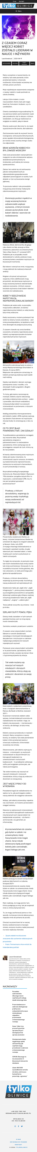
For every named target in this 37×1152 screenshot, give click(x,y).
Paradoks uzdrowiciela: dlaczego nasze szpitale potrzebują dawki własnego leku (19, 996)
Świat (32, 63)
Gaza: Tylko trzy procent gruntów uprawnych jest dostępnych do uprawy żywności (18, 1030)
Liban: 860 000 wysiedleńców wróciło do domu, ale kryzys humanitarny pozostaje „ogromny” (20, 1072)
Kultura (15, 63)
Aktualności (6, 63)
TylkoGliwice (22, 1147)
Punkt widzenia (24, 63)
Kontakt (21, 1)
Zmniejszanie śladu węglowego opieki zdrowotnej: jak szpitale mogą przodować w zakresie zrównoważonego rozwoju (20, 1045)
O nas (14, 1)
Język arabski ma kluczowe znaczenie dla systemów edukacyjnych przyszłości (17, 938)
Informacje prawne (18, 1142)
